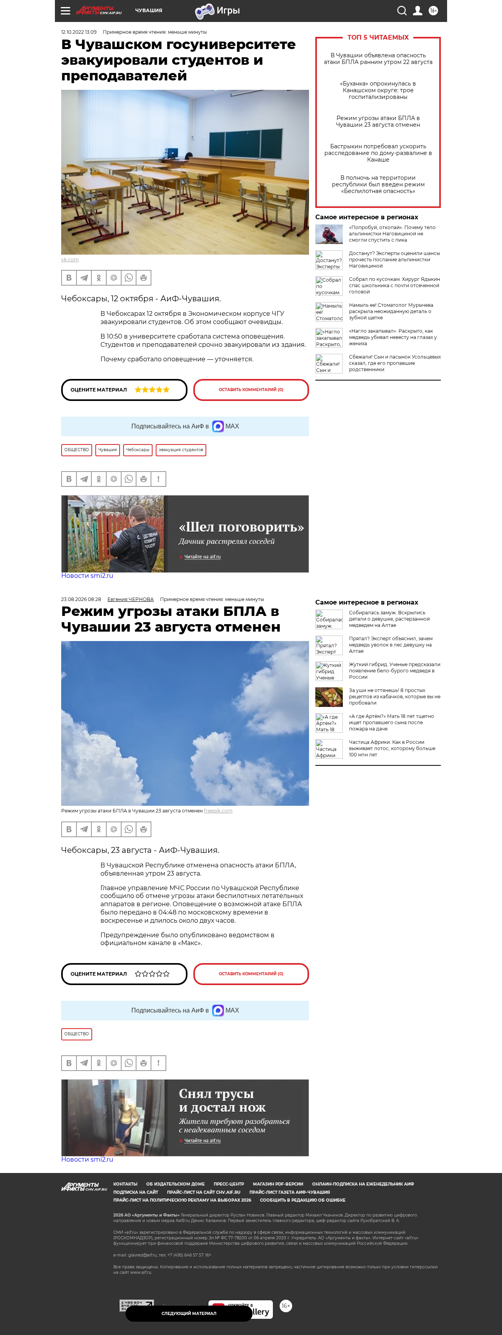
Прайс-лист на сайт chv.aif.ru (203, 1192)
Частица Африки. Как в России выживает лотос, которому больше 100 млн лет (392, 748)
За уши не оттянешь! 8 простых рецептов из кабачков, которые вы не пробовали (394, 696)
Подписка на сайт (135, 1192)
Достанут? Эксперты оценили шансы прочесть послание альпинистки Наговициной (394, 259)
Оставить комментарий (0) (251, 389)
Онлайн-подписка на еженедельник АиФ (363, 1184)
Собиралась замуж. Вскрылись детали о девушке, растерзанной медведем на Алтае (389, 619)
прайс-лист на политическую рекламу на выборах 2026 (182, 1200)
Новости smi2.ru (87, 575)
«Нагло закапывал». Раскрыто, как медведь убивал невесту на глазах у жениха (393, 337)
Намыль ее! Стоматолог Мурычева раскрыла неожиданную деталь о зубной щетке (391, 311)
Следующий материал (189, 1313)
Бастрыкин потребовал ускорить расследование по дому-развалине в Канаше (378, 153)
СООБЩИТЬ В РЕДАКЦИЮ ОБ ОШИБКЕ (303, 1200)
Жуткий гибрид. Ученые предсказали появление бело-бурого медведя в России (394, 670)
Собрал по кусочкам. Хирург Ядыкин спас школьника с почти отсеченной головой (394, 285)
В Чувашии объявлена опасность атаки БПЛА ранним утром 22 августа (378, 59)
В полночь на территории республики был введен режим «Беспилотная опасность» (378, 185)
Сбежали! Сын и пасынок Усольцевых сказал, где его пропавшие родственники (395, 363)
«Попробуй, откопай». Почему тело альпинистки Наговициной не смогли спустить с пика (392, 233)
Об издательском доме (175, 1184)
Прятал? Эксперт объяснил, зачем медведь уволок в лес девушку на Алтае (391, 645)
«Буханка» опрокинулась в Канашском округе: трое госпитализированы (378, 90)
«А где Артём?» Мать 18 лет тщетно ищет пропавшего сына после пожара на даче (391, 722)
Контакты (125, 1184)
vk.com (70, 259)
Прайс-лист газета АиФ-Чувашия (289, 1192)
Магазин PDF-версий (278, 1184)
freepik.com (218, 811)
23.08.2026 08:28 (81, 599)
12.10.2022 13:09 (78, 32)
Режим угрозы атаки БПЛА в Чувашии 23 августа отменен (378, 121)
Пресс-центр (229, 1184)
